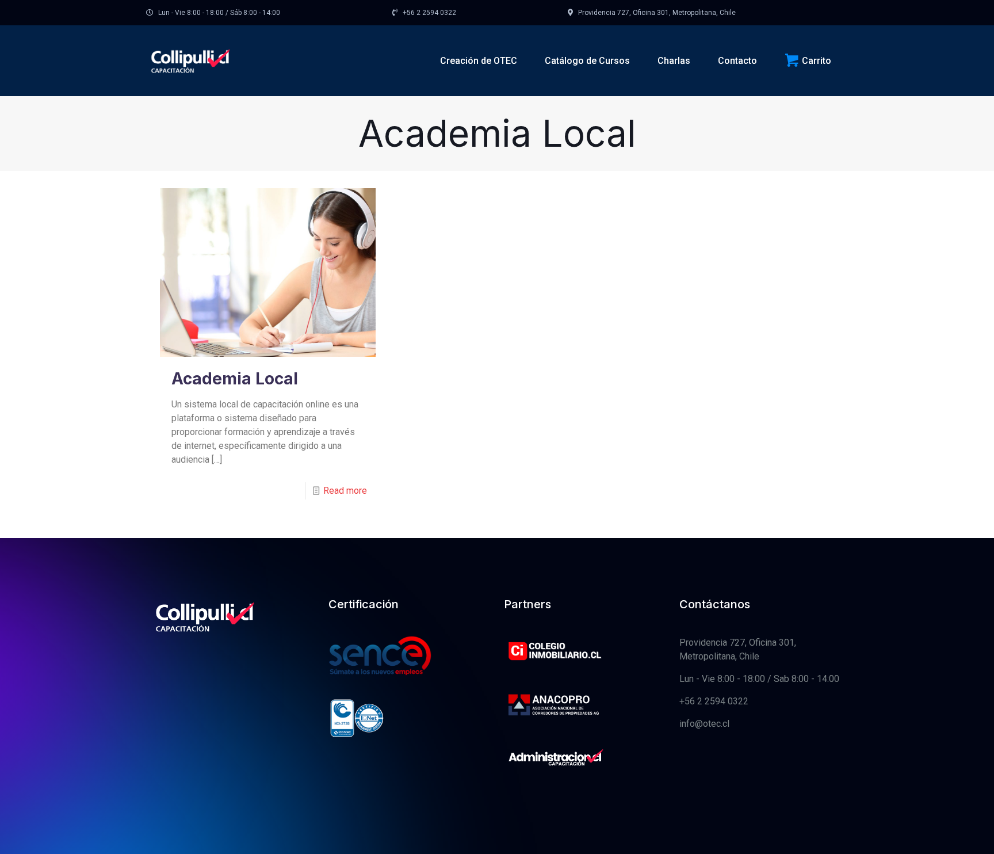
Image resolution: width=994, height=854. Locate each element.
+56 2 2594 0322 (713, 701)
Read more (345, 490)
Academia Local (234, 378)
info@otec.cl (704, 723)
